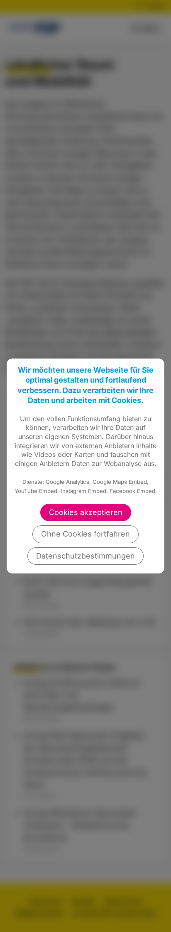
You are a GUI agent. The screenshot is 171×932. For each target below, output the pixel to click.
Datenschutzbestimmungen (85, 555)
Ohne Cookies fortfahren (85, 533)
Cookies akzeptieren (85, 512)
